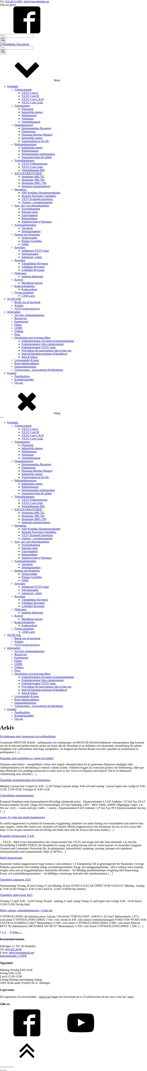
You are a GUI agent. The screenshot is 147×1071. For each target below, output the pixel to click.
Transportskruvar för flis (35, 141)
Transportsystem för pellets (37, 157)
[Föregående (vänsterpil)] (1, 1070)
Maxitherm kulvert (32, 282)
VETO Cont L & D (33, 99)
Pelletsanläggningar (25, 144)
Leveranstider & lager (26, 360)
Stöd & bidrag (29, 356)
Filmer (18, 324)
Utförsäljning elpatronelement (17, 795)
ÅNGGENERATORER (28, 173)
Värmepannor (22, 105)
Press (17, 334)
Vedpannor (28, 118)
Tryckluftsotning (31, 208)
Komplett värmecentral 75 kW (17, 835)
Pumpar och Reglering (27, 234)
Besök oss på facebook (27, 302)
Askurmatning (30, 215)
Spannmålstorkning (25, 366)
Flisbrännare (28, 131)
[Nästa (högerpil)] (5, 1070)
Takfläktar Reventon (33, 266)
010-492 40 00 (13, 949)
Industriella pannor (32, 112)
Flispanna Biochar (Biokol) (37, 134)
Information (13, 311)
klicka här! (45, 996)
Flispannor (28, 108)
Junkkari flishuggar (32, 276)
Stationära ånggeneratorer (36, 186)
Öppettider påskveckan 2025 (16, 894)
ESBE (25, 244)
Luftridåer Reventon (33, 270)
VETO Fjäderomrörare (35, 163)
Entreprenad (21, 321)
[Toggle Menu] (1, 417)
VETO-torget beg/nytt (26, 308)
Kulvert (18, 279)
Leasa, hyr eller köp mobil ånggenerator (22, 817)
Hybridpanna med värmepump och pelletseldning (28, 736)
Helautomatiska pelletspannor (38, 154)
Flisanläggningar (23, 125)
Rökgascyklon (30, 212)
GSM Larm (28, 295)
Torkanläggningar (24, 160)
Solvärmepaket (30, 253)
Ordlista (18, 331)
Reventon (19, 260)
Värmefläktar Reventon (35, 263)
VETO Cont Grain (32, 102)
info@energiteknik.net (36, 1)
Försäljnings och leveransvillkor (32, 337)
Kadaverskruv (29, 289)
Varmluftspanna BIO (33, 170)
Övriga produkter (24, 292)
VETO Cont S (30, 92)
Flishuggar (20, 273)
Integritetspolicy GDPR (13, 955)
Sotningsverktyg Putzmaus (37, 221)
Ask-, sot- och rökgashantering (31, 205)
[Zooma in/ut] (1, 1067)
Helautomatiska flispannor (36, 128)
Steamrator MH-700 (33, 179)
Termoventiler (29, 237)
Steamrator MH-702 (33, 176)
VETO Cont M (30, 96)
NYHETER (14, 299)
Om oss (18, 382)
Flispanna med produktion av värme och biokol (26, 758)
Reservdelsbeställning (26, 363)
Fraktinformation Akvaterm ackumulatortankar (48, 340)
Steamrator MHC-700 (34, 183)
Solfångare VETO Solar (35, 250)
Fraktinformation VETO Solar (39, 347)
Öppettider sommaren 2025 (15, 879)
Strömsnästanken (31, 231)
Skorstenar (20, 189)
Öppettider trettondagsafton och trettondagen (25, 780)
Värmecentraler (23, 89)
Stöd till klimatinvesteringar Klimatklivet (44, 353)
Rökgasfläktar (29, 218)
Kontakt (11, 373)
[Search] (3, 40)
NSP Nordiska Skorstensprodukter (41, 192)
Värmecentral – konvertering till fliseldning (38, 369)
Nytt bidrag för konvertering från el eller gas (46, 350)
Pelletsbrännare (30, 150)
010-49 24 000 (13, 1)
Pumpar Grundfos (32, 241)
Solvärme (19, 247)
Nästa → (17, 932)
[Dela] (8, 1067)
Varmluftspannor (31, 121)
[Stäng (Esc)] (12, 1067)
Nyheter (18, 305)
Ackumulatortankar (25, 224)
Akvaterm (27, 228)
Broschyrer (20, 318)
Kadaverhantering (24, 286)
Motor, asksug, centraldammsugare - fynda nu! (26, 910)
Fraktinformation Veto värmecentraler (43, 344)
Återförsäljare (22, 376)
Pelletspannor (29, 115)
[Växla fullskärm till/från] (5, 1067)
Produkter (12, 86)
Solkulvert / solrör (32, 257)
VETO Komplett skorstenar (37, 199)
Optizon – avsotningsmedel (37, 202)
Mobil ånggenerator (11, 857)
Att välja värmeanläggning (29, 315)
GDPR (18, 327)
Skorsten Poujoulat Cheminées (39, 195)
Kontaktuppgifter (24, 379)
